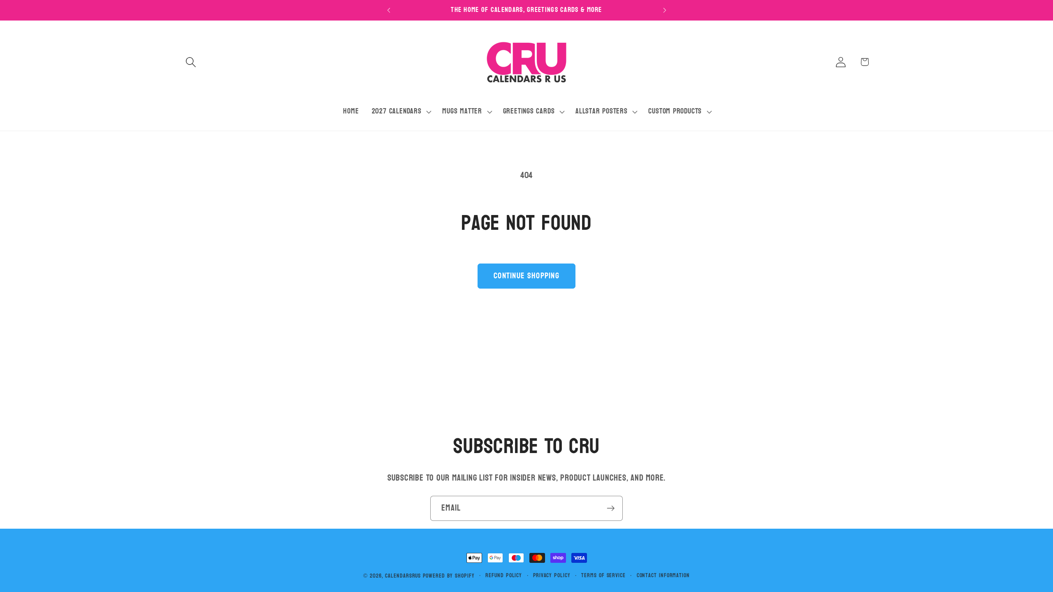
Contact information (663, 575)
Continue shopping (526, 275)
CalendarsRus (403, 576)
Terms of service (603, 575)
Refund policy (503, 575)
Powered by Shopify (448, 576)
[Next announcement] (665, 10)
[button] (190, 62)
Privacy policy (552, 575)
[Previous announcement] (389, 10)
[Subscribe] (610, 508)
